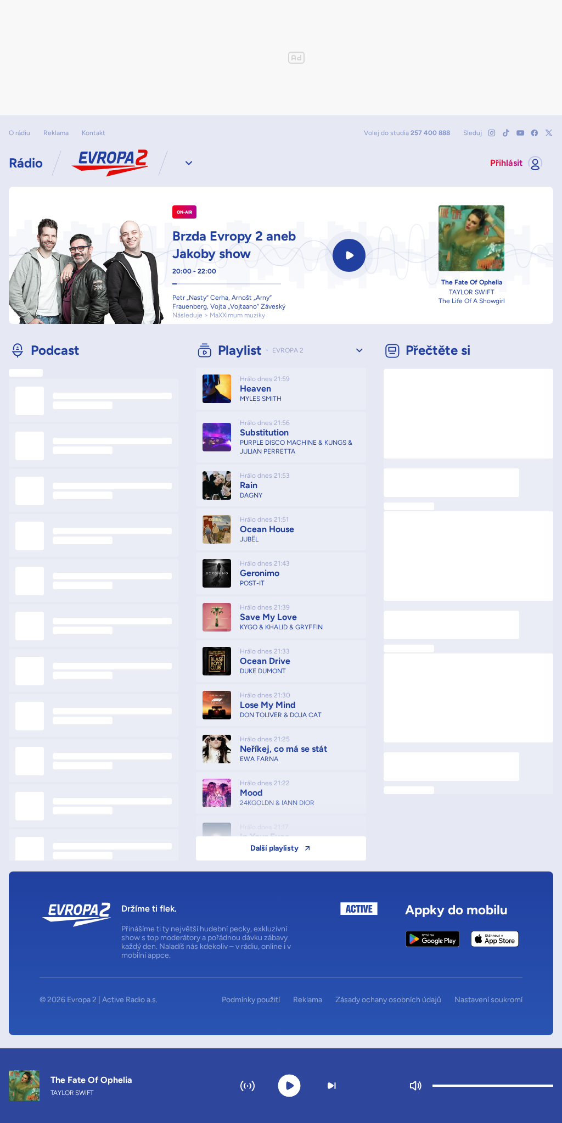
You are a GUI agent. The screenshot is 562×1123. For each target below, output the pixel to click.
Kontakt (93, 133)
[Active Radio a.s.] (359, 931)
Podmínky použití (251, 1000)
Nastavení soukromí (488, 1000)
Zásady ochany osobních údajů (388, 1000)
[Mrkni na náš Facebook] (534, 132)
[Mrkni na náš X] (548, 132)
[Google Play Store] (432, 939)
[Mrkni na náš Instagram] (491, 132)
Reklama (56, 133)
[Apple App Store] (494, 939)
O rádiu (19, 133)
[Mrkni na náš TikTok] (506, 132)
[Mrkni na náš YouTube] (520, 132)
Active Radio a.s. (130, 999)
